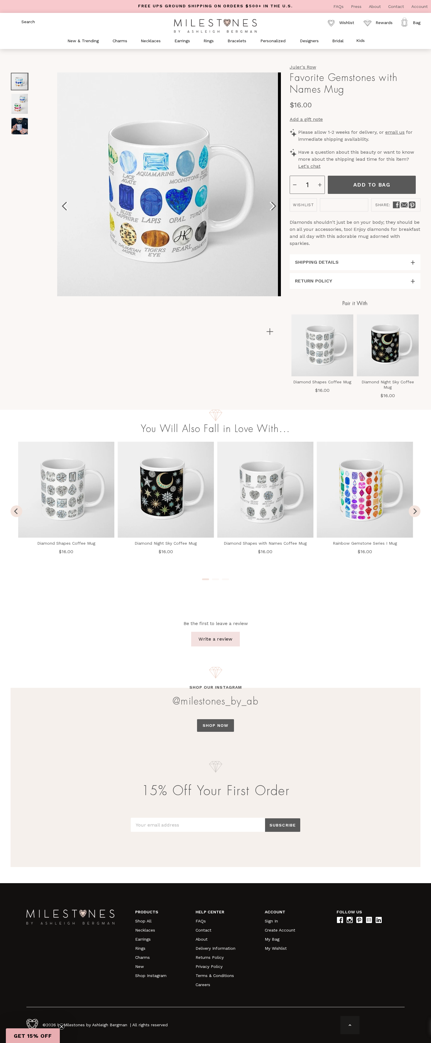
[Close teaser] (62, 1027)
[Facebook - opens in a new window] (396, 205)
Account (419, 6)
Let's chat (309, 166)
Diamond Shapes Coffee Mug (322, 382)
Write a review (215, 639)
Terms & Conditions (215, 975)
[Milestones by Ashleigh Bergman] (215, 25)
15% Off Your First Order (215, 791)
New (139, 966)
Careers (203, 984)
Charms (142, 957)
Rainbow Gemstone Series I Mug (365, 543)
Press (357, 6)
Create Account (280, 930)
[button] (33, 1035)
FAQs (339, 6)
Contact (396, 6)
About (375, 6)
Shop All (143, 921)
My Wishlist (276, 948)
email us (395, 132)
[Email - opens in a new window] (404, 205)
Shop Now (215, 725)
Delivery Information (215, 948)
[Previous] (16, 511)
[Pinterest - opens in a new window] (412, 205)
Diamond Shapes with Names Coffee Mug (265, 543)
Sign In (271, 921)
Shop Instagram (151, 975)
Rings (140, 948)
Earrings (143, 939)
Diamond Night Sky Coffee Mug (388, 385)
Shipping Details (317, 262)
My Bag (272, 939)
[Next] (414, 511)
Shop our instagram (215, 687)
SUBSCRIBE (282, 825)
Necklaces (145, 930)
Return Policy (313, 281)
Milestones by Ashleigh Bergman (95, 1024)
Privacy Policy (209, 966)
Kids (360, 40)
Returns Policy (210, 957)
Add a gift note (306, 119)
